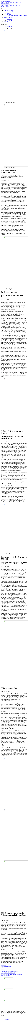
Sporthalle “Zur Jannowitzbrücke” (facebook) (11, 974)
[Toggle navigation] (1, 8)
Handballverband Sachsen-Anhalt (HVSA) (11, 971)
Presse (2, 969)
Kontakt (2, 967)
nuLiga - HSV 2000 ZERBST (8, 973)
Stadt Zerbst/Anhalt (5, 975)
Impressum (3, 965)
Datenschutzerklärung (6, 966)
